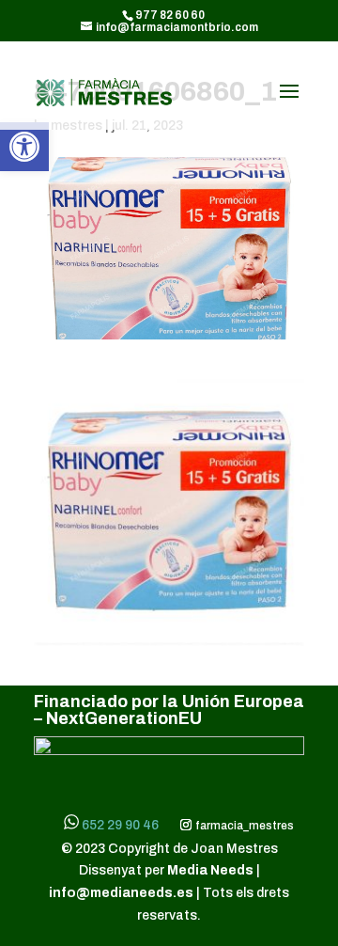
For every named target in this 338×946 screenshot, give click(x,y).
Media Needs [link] (211, 870)
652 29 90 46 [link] (120, 825)
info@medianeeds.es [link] (121, 893)
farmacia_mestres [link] (243, 825)
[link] (24, 146)
